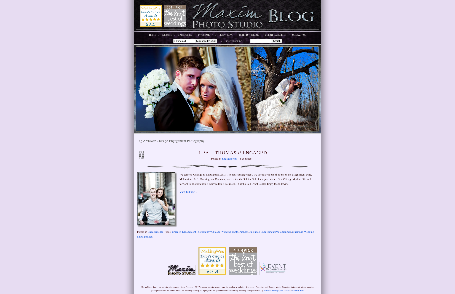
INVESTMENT (205, 35)
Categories (185, 35)
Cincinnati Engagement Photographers (270, 231)
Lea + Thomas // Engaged (233, 152)
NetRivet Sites (298, 290)
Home (152, 35)
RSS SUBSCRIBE (234, 41)
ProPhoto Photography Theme (276, 290)
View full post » (188, 191)
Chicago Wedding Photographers (229, 231)
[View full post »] (156, 198)
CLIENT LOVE (226, 35)
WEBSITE (167, 35)
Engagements (229, 158)
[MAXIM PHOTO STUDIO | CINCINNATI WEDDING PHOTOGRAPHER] (227, 30)
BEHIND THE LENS (249, 35)
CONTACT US (299, 35)
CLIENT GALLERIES (275, 35)
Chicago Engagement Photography (191, 231)
